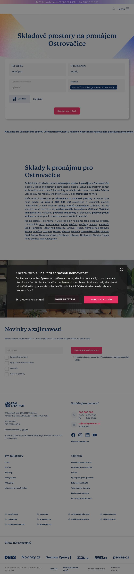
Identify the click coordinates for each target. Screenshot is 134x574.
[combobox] (121, 269)
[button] (30, 299)
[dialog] (67, 287)
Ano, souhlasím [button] (101, 299)
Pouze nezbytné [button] (65, 299)
